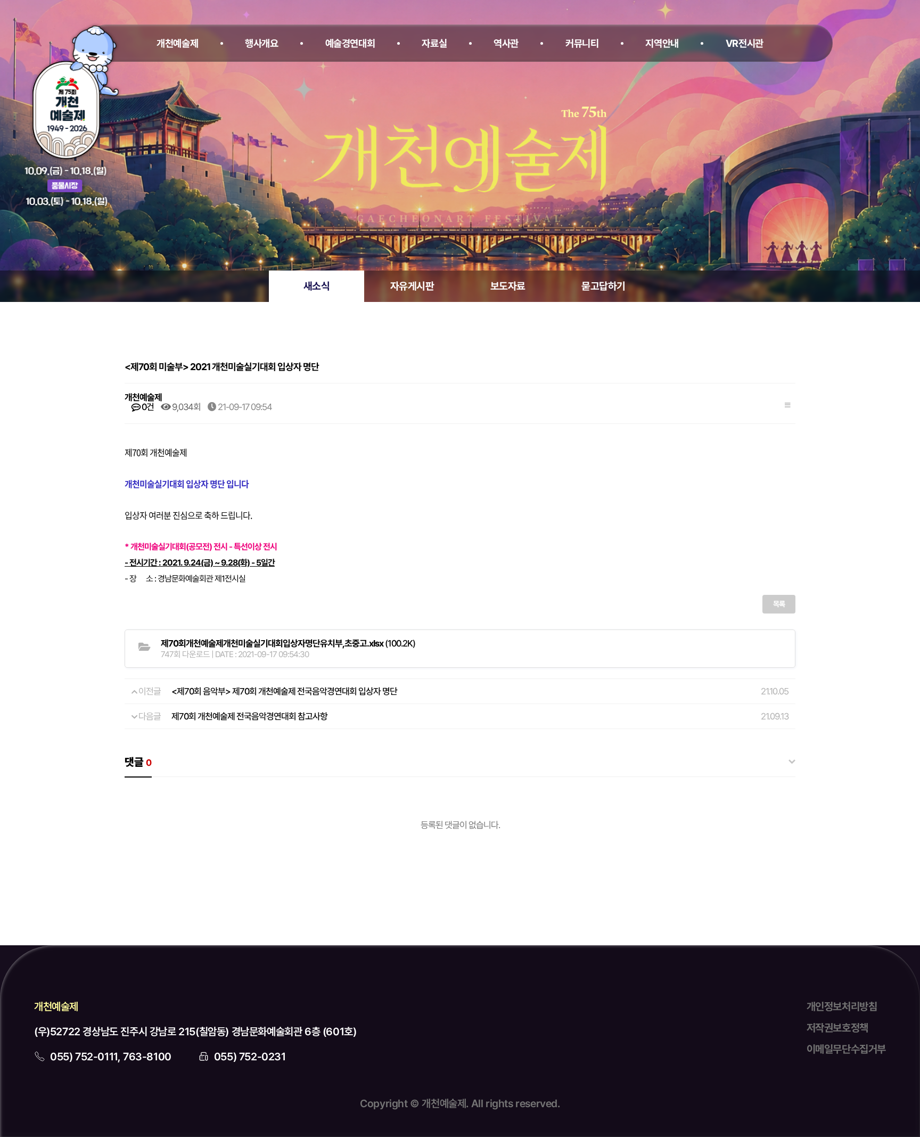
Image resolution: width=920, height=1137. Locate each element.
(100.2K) (288, 643)
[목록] (787, 403)
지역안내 (662, 43)
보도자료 (507, 286)
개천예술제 (177, 43)
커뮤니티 (582, 43)
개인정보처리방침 (842, 1006)
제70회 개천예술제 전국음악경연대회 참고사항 (249, 716)
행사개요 (261, 43)
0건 (147, 407)
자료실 (434, 43)
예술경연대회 (350, 43)
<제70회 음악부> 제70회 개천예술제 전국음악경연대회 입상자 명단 (284, 691)
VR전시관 (744, 43)
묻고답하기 (603, 286)
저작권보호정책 (837, 1027)
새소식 (316, 286)
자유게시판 (412, 286)
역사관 (506, 43)
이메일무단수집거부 (846, 1049)
